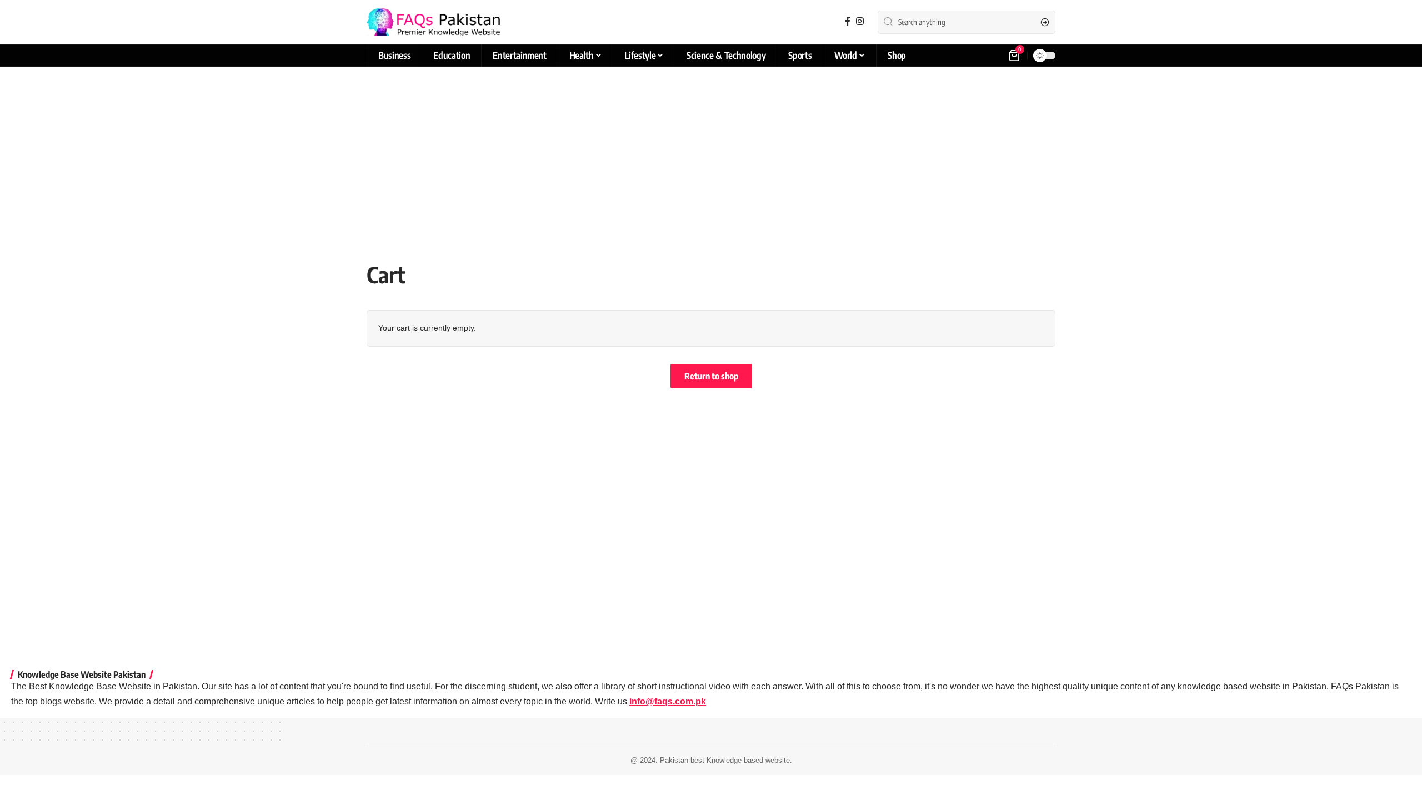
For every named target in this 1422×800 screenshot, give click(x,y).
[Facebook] (847, 21)
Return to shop (711, 376)
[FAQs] (433, 22)
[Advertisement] (711, 153)
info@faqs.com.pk (667, 701)
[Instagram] (860, 21)
